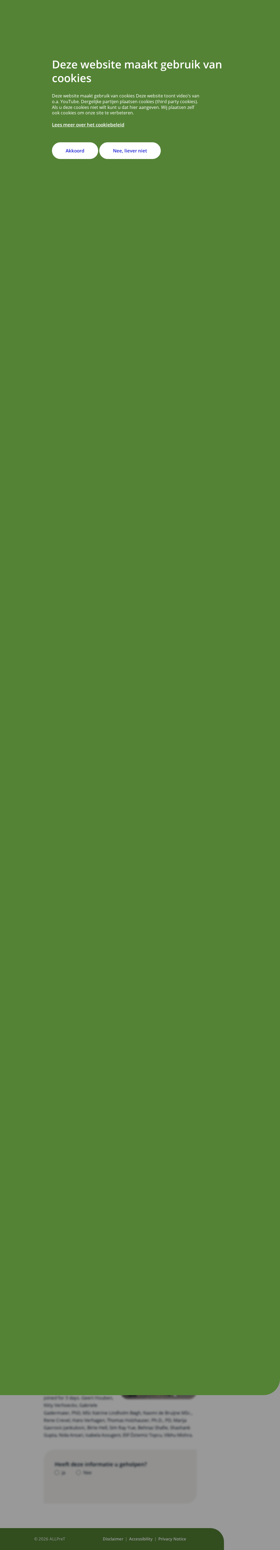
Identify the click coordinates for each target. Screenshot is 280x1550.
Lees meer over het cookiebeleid (88, 125)
